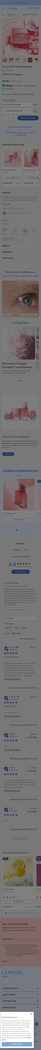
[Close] (31, 1014)
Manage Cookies (17, 1044)
